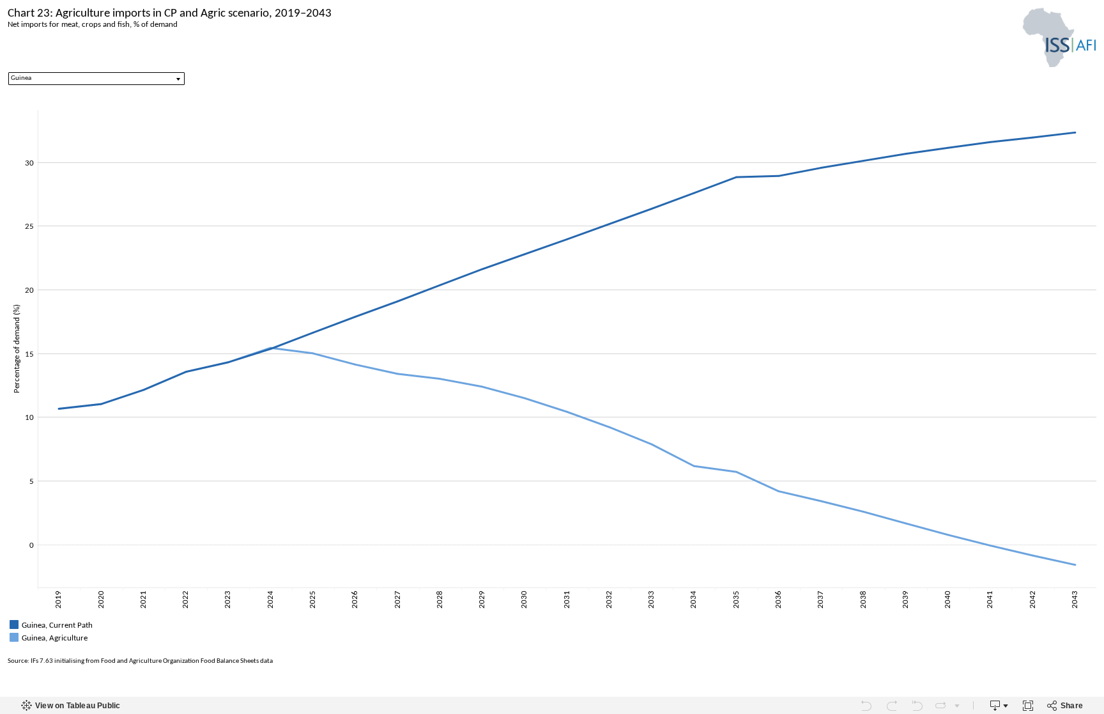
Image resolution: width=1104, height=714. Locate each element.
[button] (1091, 623)
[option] (552, 624)
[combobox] (96, 78)
